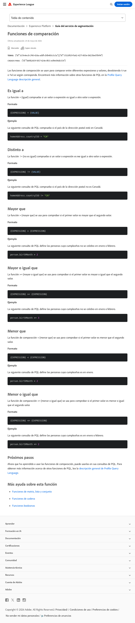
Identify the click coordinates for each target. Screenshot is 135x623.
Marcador (15, 48)
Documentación (16, 26)
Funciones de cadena (23, 498)
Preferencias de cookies (105, 609)
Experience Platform (40, 26)
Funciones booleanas (23, 505)
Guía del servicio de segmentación (74, 26)
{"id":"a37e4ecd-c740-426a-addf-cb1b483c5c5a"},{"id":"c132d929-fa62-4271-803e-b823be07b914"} (59, 55)
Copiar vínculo (30, 48)
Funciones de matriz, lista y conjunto (32, 491)
